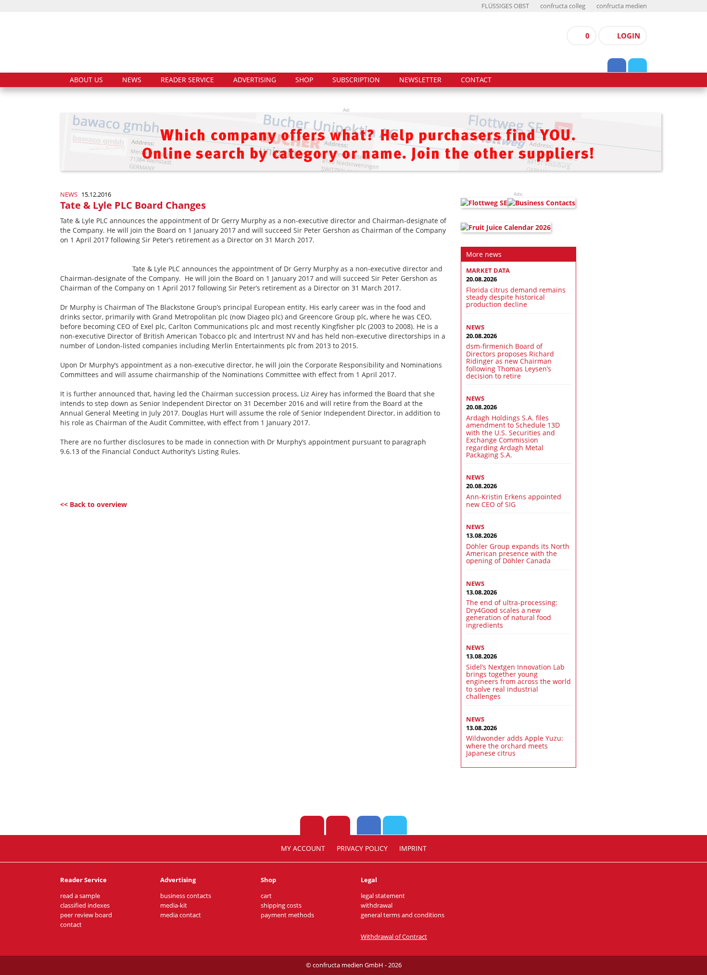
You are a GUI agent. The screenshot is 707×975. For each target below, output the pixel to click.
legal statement (383, 896)
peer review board (86, 915)
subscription (356, 80)
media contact (180, 915)
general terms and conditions (402, 915)
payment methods (287, 915)
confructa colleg (562, 6)
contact (476, 80)
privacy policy (362, 848)
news (131, 80)
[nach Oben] (312, 825)
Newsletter (420, 80)
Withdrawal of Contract (394, 937)
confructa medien (621, 6)
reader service (187, 80)
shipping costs (281, 905)
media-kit (173, 905)
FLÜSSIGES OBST (505, 6)
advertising (254, 80)
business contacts (185, 896)
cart (266, 896)
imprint (413, 848)
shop (304, 80)
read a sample (80, 896)
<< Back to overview (93, 504)
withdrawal (376, 905)
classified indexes (85, 905)
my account (303, 848)
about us (86, 80)
